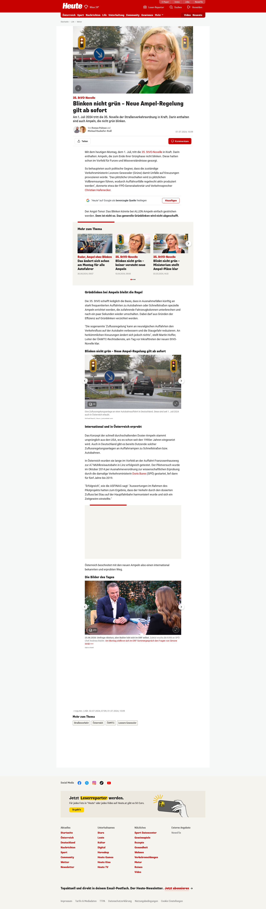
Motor (79, 22)
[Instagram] (94, 782)
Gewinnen (147, 15)
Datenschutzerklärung (120, 901)
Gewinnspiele (142, 837)
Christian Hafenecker (98, 190)
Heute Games (105, 857)
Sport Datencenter (146, 832)
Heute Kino (104, 862)
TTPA (102, 901)
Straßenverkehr (81, 722)
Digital (101, 847)
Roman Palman (99, 128)
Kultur (101, 842)
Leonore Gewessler (127, 722)
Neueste (197, 15)
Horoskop (103, 852)
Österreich (68, 15)
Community (132, 15)
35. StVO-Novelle (152, 152)
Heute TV (103, 867)
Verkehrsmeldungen (146, 857)
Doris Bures (139, 473)
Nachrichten (68, 847)
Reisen (138, 867)
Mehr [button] (158, 15)
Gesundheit (141, 847)
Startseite (65, 22)
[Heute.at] (72, 6)
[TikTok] (101, 782)
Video (187, 15)
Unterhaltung (116, 15)
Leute (101, 837)
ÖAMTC (110, 722)
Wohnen (139, 852)
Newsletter (67, 867)
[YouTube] (109, 782)
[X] (87, 782)
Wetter (65, 862)
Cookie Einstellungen (172, 901)
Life (104, 15)
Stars (101, 832)
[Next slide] (188, 243)
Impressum (66, 901)
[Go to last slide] (85, 381)
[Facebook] (79, 782)
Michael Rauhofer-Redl (100, 131)
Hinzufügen (171, 200)
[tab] (131, 279)
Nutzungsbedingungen (146, 901)
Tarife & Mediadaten (86, 901)
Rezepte (139, 842)
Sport (80, 15)
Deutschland (68, 842)
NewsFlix (176, 832)
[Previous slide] (78, 243)
